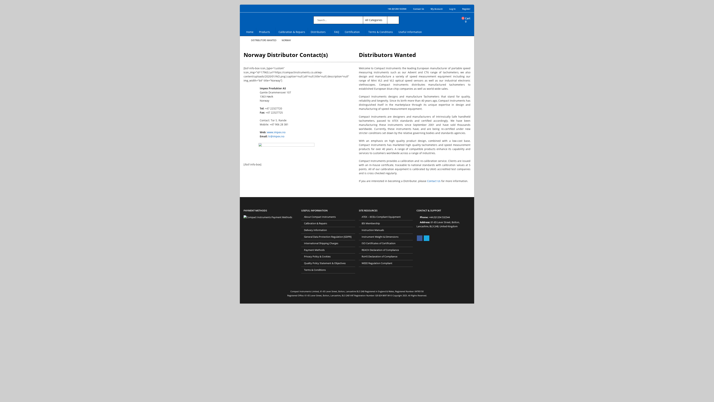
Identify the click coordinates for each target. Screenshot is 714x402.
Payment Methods (314, 250)
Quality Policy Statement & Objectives (325, 263)
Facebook (419, 238)
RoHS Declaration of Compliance (379, 256)
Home (249, 32)
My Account (437, 8)
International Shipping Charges (321, 243)
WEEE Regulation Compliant (377, 263)
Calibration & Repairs (292, 32)
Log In (452, 8)
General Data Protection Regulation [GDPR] (327, 236)
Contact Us (418, 8)
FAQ (336, 32)
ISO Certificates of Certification (378, 243)
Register (466, 8)
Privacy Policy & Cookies (317, 256)
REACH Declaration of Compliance (380, 250)
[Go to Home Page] (245, 40)
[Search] (393, 20)
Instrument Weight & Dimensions (380, 236)
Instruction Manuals (373, 230)
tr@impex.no (276, 136)
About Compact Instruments (320, 216)
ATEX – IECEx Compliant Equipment (381, 216)
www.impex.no (276, 132)
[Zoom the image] (268, 217)
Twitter (426, 238)
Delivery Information (315, 230)
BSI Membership (371, 223)
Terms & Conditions (380, 32)
